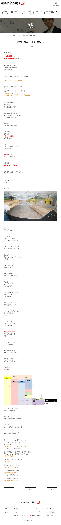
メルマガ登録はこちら (11, 467)
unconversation (56, 12)
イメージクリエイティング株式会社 (13, 3)
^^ (21, 80)
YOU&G (7, 93)
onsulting (25, 12)
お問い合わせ (50, 515)
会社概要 (16, 508)
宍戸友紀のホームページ (11, 480)
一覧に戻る (30, 489)
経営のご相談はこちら (11, 473)
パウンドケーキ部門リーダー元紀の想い (18, 95)
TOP (6, 508)
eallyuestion (16, 12)
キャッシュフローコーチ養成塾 (15, 446)
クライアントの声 (35, 512)
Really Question (18, 512)
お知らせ (7, 512)
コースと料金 (34, 508)
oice (46, 12)
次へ (9, 489)
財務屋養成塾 (9, 456)
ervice (35, 12)
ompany (5, 12)
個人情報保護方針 (51, 512)
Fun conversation (35, 515)
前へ (52, 489)
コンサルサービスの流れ (20, 515)
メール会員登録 (50, 508)
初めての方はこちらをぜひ (12, 80)
